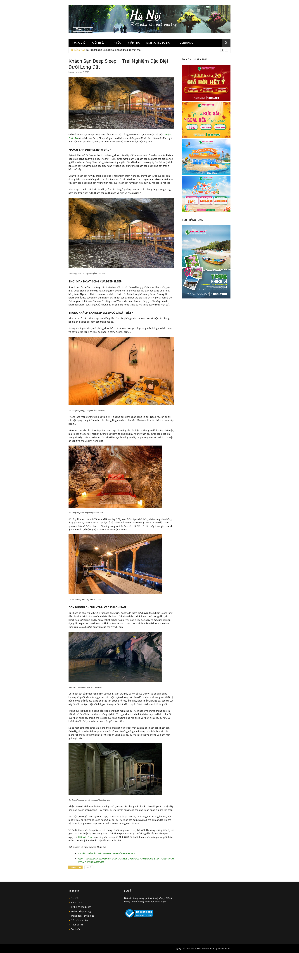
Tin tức (116, 42)
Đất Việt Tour (85, 836)
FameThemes (224, 948)
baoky (71, 72)
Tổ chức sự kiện (79, 920)
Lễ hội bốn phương (81, 911)
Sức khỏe (76, 929)
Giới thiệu (98, 42)
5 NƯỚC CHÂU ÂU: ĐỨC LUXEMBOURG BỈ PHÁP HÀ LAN (106, 853)
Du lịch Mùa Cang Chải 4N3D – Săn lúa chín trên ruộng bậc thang (121, 49)
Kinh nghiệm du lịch (158, 42)
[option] (157, 50)
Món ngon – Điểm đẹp (82, 915)
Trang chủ (78, 42)
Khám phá (134, 42)
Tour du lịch (186, 42)
